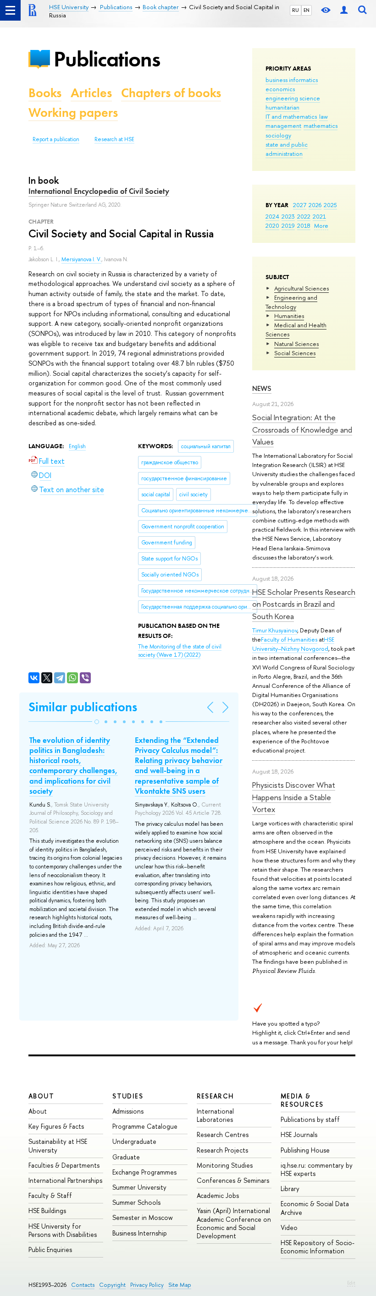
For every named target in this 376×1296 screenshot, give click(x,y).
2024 (272, 216)
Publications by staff (310, 1119)
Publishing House (305, 1150)
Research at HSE (114, 139)
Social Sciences (294, 353)
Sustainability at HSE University (57, 1145)
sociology (278, 135)
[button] (96, 721)
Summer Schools (136, 1202)
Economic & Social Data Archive (315, 1207)
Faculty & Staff (50, 1195)
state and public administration (286, 149)
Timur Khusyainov (274, 630)
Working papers (73, 112)
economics (280, 89)
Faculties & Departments (64, 1165)
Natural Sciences (296, 344)
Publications (107, 59)
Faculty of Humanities (289, 639)
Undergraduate (134, 1141)
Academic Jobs (218, 1195)
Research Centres (223, 1134)
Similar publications (82, 707)
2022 (303, 216)
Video (289, 1227)
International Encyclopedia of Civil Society (98, 191)
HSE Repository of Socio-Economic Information (317, 1246)
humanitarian (282, 107)
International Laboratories (215, 1115)
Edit (351, 1283)
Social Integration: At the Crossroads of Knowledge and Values (302, 429)
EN (307, 10)
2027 (299, 205)
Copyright (112, 1285)
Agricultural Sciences (301, 288)
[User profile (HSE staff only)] (344, 10)
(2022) (179, 651)
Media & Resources (302, 1100)
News (261, 388)
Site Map (179, 1285)
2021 (319, 216)
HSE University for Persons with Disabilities (62, 1230)
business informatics (291, 80)
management (283, 125)
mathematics (320, 125)
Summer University (139, 1187)
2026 (315, 205)
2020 (272, 225)
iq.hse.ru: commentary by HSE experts (317, 1169)
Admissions (128, 1111)
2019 (288, 225)
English (77, 446)
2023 (288, 216)
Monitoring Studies (225, 1165)
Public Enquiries (50, 1249)
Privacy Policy (147, 1285)
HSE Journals (299, 1134)
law (323, 116)
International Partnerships (65, 1180)
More (321, 225)
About (41, 1096)
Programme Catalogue (144, 1126)
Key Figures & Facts (56, 1126)
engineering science (292, 98)
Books (44, 93)
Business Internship (139, 1233)
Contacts (82, 1285)
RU (295, 10)
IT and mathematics (291, 116)
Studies (127, 1096)
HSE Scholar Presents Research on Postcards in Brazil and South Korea (303, 604)
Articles (91, 93)
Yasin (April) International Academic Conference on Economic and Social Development (234, 1223)
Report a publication (56, 139)
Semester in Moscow (142, 1217)
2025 (330, 205)
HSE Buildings (47, 1210)
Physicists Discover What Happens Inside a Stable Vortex (293, 797)
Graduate (126, 1157)
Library (290, 1188)
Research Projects (222, 1150)
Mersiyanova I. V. (81, 259)
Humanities (289, 316)
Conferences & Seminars (233, 1180)
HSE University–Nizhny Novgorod (293, 644)
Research (215, 1096)
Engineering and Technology (291, 302)
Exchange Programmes (144, 1172)
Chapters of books (171, 93)
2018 (303, 225)
